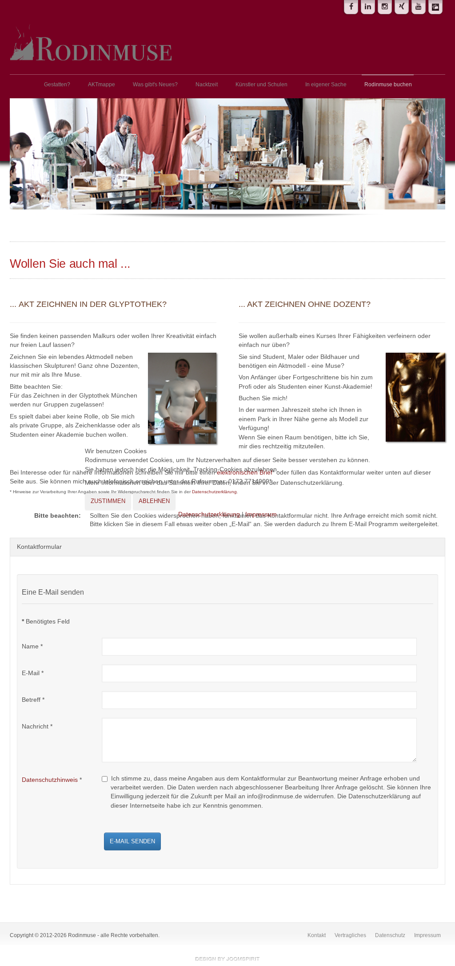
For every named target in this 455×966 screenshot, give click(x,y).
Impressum (261, 514)
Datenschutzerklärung (209, 514)
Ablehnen (154, 501)
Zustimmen (108, 501)
